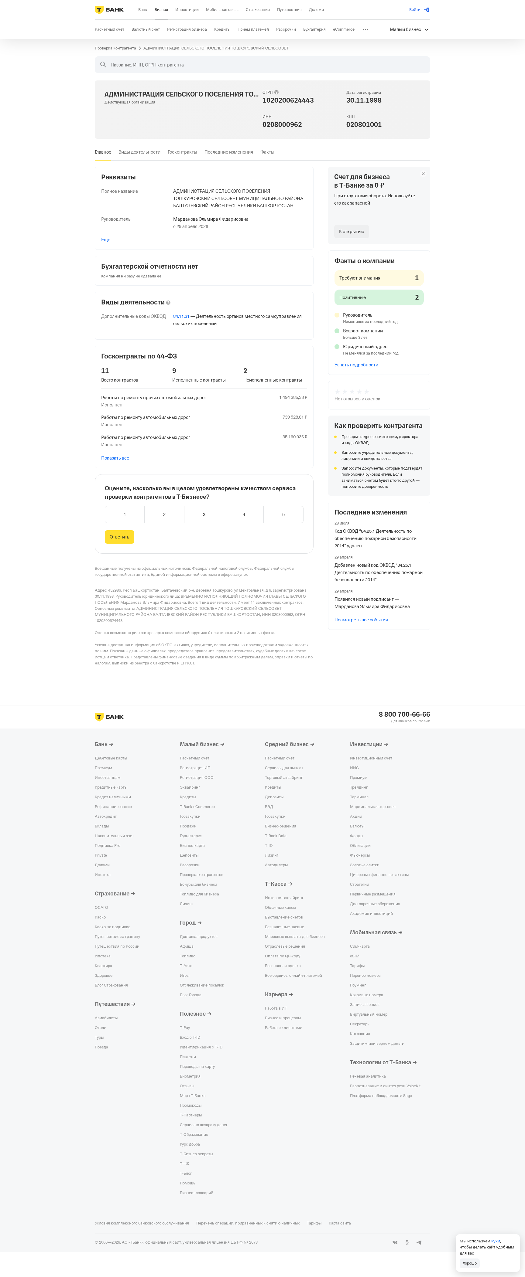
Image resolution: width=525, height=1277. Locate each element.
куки (495, 1241)
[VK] (395, 1242)
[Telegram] (419, 1242)
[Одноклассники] (407, 1242)
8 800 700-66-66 (404, 714)
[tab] (103, 152)
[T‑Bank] (109, 10)
